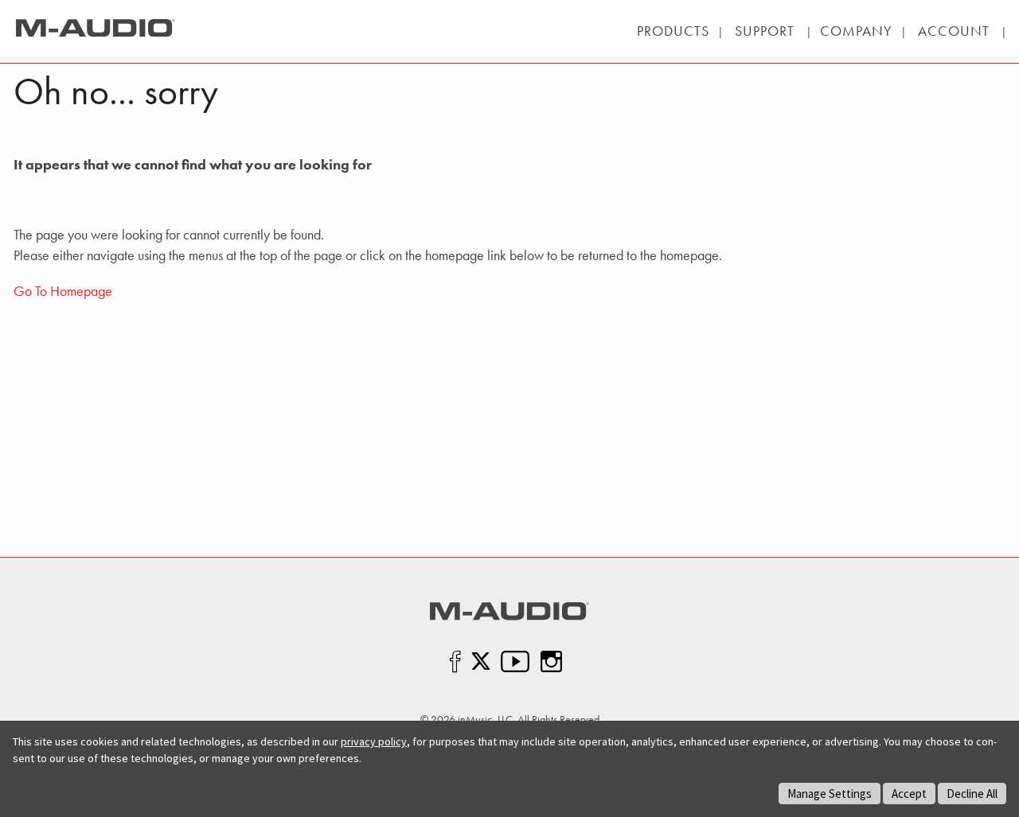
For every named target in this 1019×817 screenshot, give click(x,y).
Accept (909, 793)
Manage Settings (829, 793)
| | (764, 30)
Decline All (972, 793)
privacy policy (374, 741)
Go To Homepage (63, 291)
